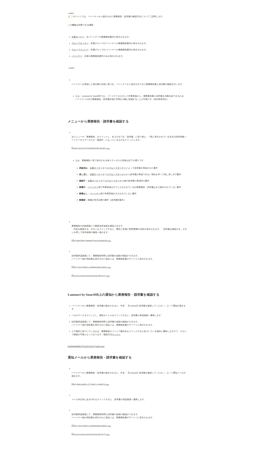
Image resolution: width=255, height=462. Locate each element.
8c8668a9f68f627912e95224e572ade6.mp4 (86, 346)
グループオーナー (80, 43)
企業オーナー (78, 37)
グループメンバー (80, 50)
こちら (117, 334)
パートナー (77, 56)
